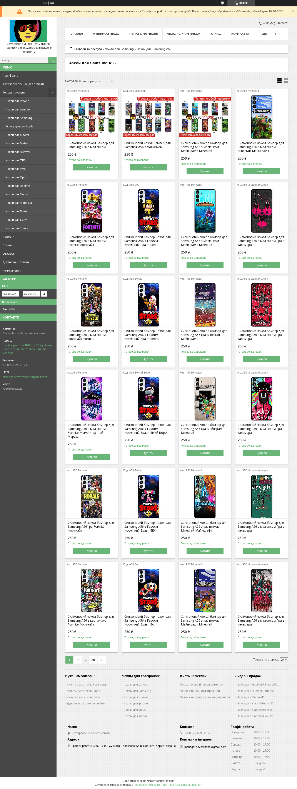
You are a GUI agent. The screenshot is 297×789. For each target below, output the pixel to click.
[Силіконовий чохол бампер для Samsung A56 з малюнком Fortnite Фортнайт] (91, 211)
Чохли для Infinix (16, 228)
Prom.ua (169, 780)
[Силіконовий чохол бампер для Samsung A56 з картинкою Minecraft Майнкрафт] (205, 496)
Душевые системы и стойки (86, 703)
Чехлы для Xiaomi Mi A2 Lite (255, 716)
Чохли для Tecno (16, 194)
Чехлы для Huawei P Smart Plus (258, 684)
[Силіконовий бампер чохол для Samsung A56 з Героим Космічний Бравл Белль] (148, 305)
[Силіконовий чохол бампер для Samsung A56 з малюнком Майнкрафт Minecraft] (205, 117)
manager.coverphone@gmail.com (25, 377)
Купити (92, 167)
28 (93, 660)
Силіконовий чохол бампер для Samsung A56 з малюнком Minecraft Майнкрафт (261, 147)
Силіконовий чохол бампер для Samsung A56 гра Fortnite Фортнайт (91, 526)
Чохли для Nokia (16, 211)
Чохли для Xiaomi (17, 135)
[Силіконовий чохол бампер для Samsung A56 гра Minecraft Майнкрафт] (205, 305)
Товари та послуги (89, 49)
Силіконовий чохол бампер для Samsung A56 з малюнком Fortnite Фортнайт (91, 241)
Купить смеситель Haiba (83, 697)
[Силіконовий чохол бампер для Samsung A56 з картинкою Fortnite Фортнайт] (91, 590)
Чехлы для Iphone (135, 703)
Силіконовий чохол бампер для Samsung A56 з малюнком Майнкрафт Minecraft (204, 147)
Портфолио (10, 75)
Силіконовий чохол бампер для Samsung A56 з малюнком (91, 145)
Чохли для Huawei (17, 152)
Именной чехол (106, 33)
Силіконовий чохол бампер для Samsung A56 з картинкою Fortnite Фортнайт (91, 620)
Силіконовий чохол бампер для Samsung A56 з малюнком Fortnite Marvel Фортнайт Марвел (91, 431)
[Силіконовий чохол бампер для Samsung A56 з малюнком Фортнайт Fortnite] (91, 305)
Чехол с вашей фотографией (200, 691)
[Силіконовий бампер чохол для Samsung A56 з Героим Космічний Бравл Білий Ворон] (148, 398)
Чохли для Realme (17, 186)
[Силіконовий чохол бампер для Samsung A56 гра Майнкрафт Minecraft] (205, 398)
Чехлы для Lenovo (135, 684)
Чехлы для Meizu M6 (250, 697)
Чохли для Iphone (17, 101)
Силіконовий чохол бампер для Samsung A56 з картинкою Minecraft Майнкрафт (204, 526)
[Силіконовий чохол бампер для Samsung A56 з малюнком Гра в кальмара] (261, 211)
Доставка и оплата (16, 262)
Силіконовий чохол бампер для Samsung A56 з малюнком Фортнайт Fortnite (91, 335)
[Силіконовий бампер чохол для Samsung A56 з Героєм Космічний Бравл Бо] (148, 590)
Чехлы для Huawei (135, 697)
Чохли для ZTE (15, 160)
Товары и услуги (14, 92)
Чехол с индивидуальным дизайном (205, 697)
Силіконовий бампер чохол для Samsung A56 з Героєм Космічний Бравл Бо (147, 620)
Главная (77, 33)
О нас (216, 33)
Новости (8, 237)
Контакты (240, 33)
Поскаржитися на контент (151, 784)
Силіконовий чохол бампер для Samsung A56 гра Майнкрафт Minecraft (204, 429)
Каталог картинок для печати (23, 84)
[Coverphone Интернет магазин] (28, 31)
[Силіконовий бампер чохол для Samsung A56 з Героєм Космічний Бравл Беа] (148, 211)
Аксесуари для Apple (19, 126)
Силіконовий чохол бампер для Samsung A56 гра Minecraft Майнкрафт (204, 335)
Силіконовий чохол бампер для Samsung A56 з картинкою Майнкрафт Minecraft (204, 620)
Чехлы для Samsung (137, 691)
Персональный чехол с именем (201, 684)
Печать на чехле (143, 33)
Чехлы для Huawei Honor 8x (255, 691)
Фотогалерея (12, 270)
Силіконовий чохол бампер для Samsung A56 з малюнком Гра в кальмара (261, 241)
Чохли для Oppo (16, 177)
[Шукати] (52, 60)
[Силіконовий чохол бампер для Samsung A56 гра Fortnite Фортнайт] (91, 496)
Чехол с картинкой (183, 33)
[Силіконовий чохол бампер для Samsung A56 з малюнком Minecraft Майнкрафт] (261, 117)
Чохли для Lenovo (17, 109)
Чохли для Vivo (15, 169)
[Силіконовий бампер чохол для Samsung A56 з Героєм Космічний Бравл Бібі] (148, 496)
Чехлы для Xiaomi (135, 716)
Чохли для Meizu (16, 143)
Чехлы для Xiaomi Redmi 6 (254, 710)
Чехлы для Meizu (135, 710)
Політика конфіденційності (185, 784)
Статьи (8, 245)
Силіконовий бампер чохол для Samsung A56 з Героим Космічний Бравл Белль (147, 335)
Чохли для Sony (16, 220)
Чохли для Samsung (18, 118)
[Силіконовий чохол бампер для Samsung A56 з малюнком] (91, 117)
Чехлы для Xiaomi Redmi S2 (255, 703)
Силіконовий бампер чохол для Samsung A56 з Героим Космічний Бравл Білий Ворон (147, 429)
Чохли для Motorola (18, 203)
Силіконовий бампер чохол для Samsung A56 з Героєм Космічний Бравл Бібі (147, 526)
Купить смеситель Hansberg (86, 684)
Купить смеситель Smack (84, 691)
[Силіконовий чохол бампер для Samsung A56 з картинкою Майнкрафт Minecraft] (205, 590)
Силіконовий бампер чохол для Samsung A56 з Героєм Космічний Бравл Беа (147, 241)
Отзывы (8, 253)
